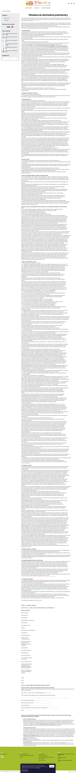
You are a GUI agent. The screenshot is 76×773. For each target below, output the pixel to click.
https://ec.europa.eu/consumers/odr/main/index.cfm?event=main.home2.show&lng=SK (38, 576)
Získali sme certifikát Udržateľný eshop (27, 755)
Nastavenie (25, 770)
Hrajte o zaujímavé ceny (62, 757)
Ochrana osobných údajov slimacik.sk (46, 757)
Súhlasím (51, 766)
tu (70, 23)
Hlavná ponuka (7, 18)
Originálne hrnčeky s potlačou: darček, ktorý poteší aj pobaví (66, 754)
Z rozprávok (6, 20)
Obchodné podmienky (43, 755)
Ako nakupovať (42, 754)
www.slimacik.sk (36, 20)
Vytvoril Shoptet (73, 771)
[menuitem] (28, 8)
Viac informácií (37, 767)
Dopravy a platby (42, 760)
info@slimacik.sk (48, 692)
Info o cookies (41, 758)
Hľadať (10, 58)
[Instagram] (2, 756)
